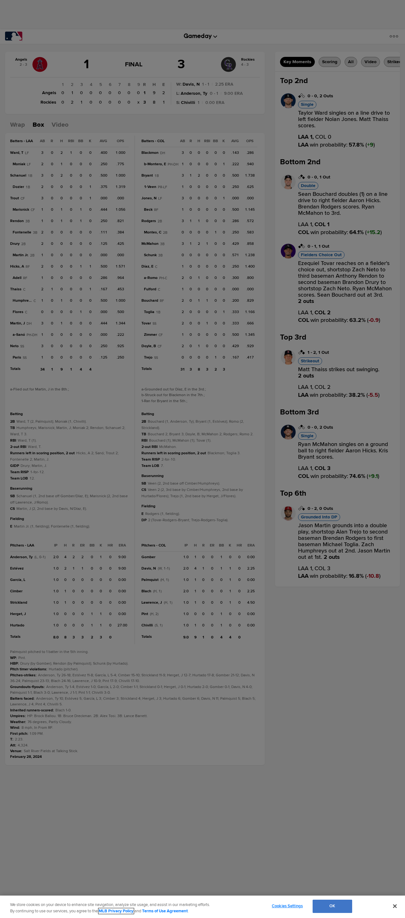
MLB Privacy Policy (116, 911)
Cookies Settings (287, 906)
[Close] (395, 906)
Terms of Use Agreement (165, 911)
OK (332, 906)
